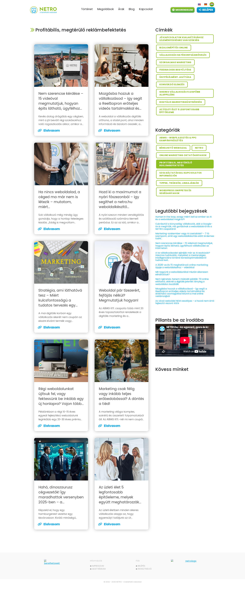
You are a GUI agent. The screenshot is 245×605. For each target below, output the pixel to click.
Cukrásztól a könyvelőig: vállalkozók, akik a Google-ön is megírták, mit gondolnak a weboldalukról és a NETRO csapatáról (183, 226)
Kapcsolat (146, 9)
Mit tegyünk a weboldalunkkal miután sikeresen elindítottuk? (181, 273)
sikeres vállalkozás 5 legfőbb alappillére (179, 93)
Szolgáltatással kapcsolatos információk (180, 174)
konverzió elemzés (171, 84)
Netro (199, 147)
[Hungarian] (211, 4)
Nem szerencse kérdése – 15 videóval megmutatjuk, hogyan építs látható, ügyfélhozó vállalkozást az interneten (184, 246)
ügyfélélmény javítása (175, 77)
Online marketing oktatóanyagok (183, 155)
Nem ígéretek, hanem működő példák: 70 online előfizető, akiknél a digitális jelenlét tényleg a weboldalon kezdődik (182, 281)
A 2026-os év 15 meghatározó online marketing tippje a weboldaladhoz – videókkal (181, 266)
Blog (132, 9)
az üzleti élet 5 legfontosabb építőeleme (179, 111)
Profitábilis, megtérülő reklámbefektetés (175, 164)
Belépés (141, 565)
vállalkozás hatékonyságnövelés (182, 55)
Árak (121, 9)
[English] (199, 4)
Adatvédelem (99, 568)
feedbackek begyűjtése (175, 69)
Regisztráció (145, 568)
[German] (205, 4)
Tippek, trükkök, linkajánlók (179, 183)
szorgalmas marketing (175, 62)
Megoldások (105, 9)
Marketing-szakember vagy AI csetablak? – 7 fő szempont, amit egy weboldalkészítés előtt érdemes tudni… (184, 236)
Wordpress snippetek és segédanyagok (175, 192)
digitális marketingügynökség (180, 102)
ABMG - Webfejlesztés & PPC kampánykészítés (178, 139)
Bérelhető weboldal (173, 147)
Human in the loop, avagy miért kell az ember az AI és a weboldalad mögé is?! (183, 218)
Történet (87, 9)
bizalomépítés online (173, 47)
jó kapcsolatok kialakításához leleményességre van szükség (181, 39)
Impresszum (98, 565)
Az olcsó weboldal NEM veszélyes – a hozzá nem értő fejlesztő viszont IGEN (184, 302)
